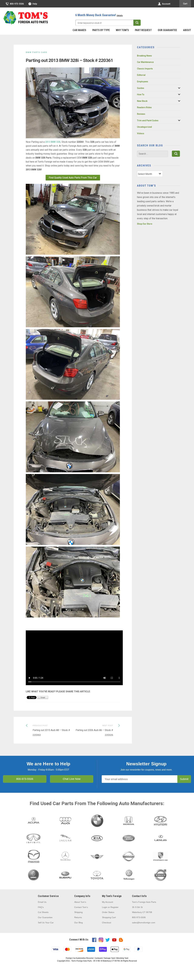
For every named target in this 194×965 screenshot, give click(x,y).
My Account (107, 902)
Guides (140, 88)
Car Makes (79, 30)
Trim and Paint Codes (147, 120)
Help (34, 4)
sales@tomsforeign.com (143, 922)
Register (114, 907)
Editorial (141, 75)
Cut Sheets (43, 912)
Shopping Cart (109, 917)
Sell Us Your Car (46, 922)
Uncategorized (144, 127)
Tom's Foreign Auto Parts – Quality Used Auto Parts (25, 18)
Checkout (106, 922)
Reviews (141, 114)
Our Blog (78, 922)
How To (140, 94)
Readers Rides (144, 107)
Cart (185, 3)
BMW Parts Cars (36, 52)
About (187, 30)
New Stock (142, 101)
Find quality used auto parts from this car (73, 177)
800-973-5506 (17, 4)
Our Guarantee (167, 30)
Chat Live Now (71, 778)
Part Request (143, 30)
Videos (140, 133)
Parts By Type (101, 30)
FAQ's (41, 907)
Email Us (42, 902)
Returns (78, 917)
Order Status (108, 912)
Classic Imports (145, 68)
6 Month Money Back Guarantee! (99, 15)
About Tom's (80, 902)
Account (166, 4)
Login (104, 907)
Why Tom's (122, 30)
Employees (142, 81)
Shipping (78, 912)
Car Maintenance (145, 62)
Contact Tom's (81, 907)
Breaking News (144, 55)
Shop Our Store (144, 224)
